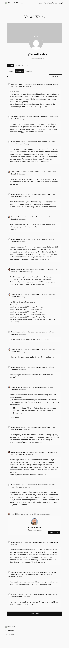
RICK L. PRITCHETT (17, 84)
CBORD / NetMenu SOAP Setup (42, 594)
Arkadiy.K (14, 594)
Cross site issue (41, 172)
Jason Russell (15, 142)
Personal (11, 71)
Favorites (28, 71)
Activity (10, 65)
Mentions (19, 71)
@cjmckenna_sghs (34, 530)
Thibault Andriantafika (18, 572)
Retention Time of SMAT (41, 117)
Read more (49, 107)
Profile (17, 65)
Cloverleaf (21, 86)
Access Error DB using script (47, 84)
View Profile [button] (53, 532)
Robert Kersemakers (18, 269)
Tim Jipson (15, 117)
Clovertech (20, 3)
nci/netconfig (37, 542)
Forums (25, 65)
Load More (34, 614)
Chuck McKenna (16, 172)
